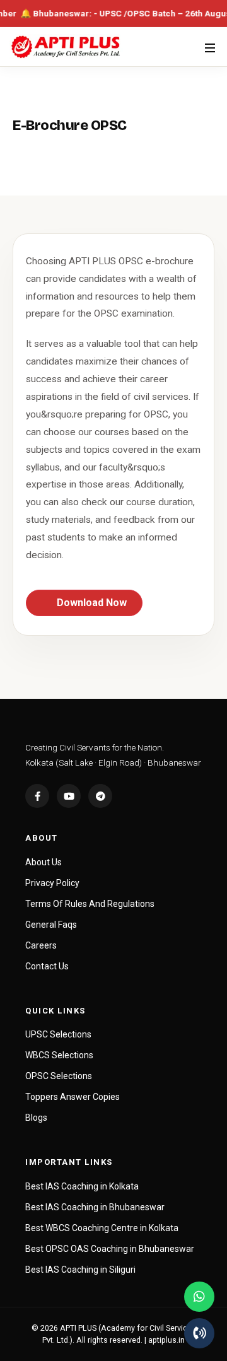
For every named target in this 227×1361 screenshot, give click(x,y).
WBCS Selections (59, 1055)
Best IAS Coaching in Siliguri (80, 1270)
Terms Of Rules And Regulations (89, 904)
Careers (41, 945)
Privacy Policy (52, 883)
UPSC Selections (58, 1034)
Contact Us (47, 966)
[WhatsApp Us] (199, 1297)
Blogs (36, 1118)
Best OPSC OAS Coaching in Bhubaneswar (109, 1249)
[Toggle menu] (210, 46)
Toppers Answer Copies (72, 1097)
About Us (43, 862)
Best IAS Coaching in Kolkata (82, 1186)
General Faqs (51, 925)
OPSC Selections (58, 1076)
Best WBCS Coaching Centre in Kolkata (101, 1228)
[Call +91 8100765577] (199, 1333)
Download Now (90, 603)
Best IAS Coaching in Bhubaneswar (95, 1207)
